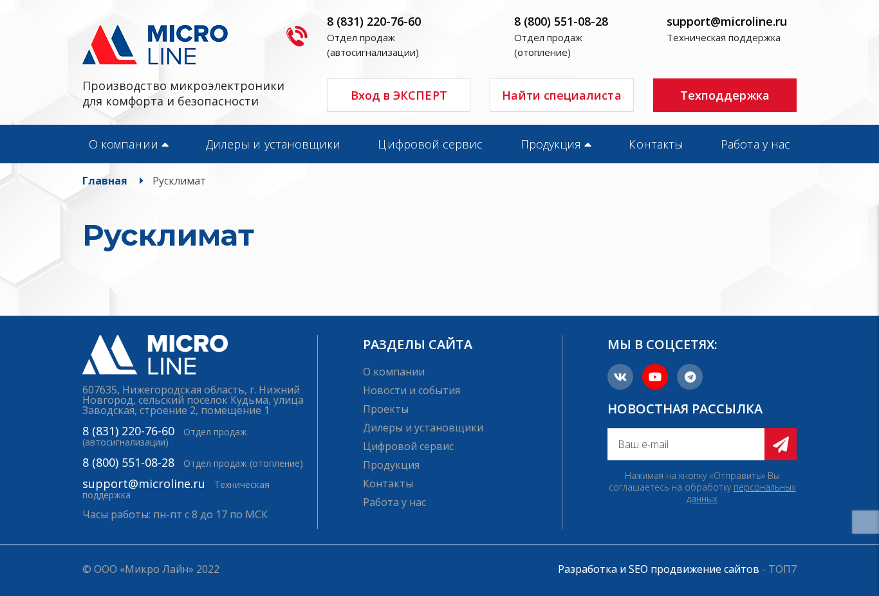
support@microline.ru (727, 21)
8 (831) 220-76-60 (374, 21)
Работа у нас (755, 144)
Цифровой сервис (430, 144)
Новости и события (411, 390)
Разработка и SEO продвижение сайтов (658, 569)
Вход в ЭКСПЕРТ (399, 95)
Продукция (551, 144)
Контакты (656, 144)
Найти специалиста (561, 95)
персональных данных (741, 493)
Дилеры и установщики (273, 144)
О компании (123, 144)
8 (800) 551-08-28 (561, 21)
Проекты (386, 409)
